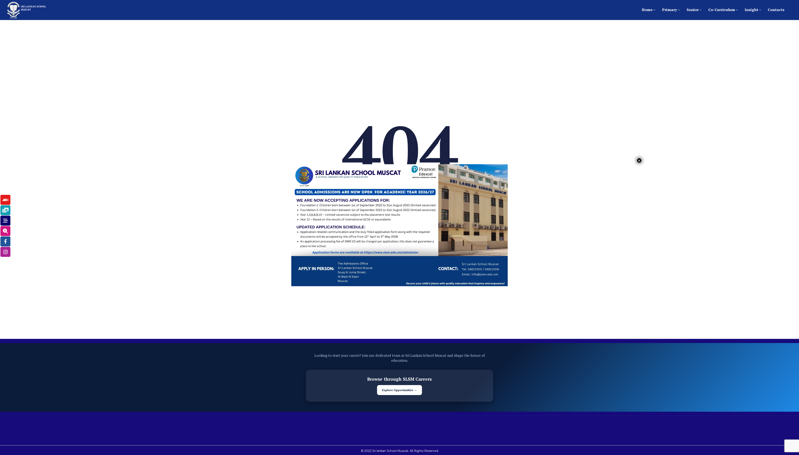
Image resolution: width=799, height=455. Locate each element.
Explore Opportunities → (399, 390)
